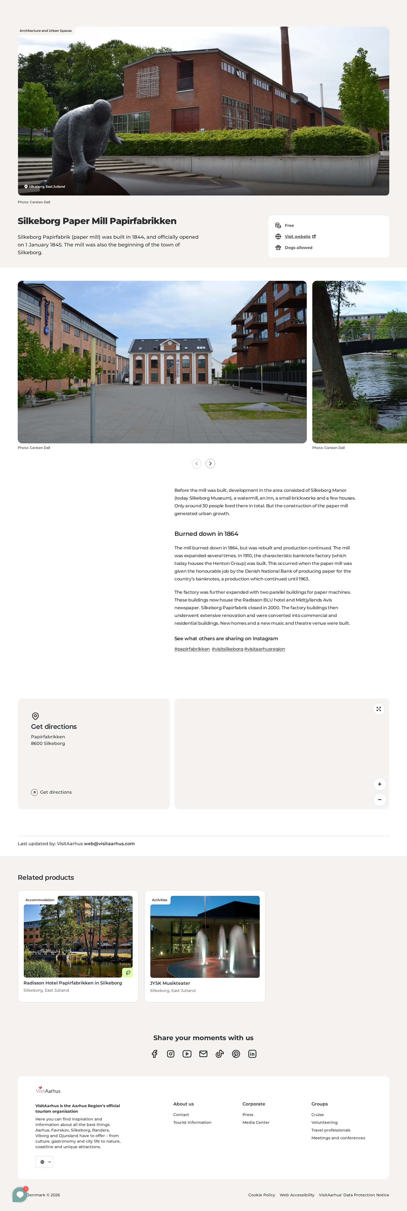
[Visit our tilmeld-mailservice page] (203, 1054)
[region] (281, 753)
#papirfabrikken (192, 649)
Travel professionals (331, 1130)
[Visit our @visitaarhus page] (220, 1054)
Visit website (298, 236)
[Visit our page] (171, 1054)
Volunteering (324, 1122)
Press (248, 1114)
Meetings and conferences (338, 1137)
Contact (181, 1114)
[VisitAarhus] (52, 1089)
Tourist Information (192, 1122)
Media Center (256, 1122)
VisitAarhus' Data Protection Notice (354, 1194)
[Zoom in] (380, 784)
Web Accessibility (297, 1194)
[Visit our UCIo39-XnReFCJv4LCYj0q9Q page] (187, 1054)
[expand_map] (379, 709)
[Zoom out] (380, 799)
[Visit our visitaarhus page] (154, 1054)
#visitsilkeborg (227, 649)
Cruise (317, 1114)
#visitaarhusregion (264, 649)
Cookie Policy (261, 1194)
